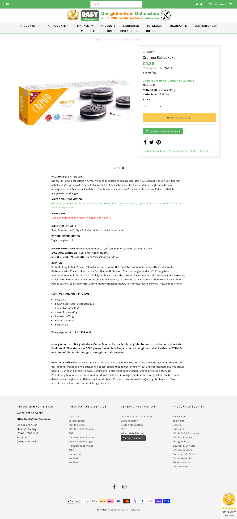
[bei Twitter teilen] (151, 143)
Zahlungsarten (129, 420)
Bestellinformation (154, 151)
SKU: (145, 85)
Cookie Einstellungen (81, 441)
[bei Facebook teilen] (145, 143)
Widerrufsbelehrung (132, 433)
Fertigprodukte (181, 441)
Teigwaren (179, 420)
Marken (83, 25)
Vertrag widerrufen (133, 437)
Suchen (73, 462)
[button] (163, 131)
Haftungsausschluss (81, 445)
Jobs (71, 449)
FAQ (193, 151)
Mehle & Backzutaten (186, 433)
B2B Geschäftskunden (82, 429)
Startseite (101, 40)
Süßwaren (113, 40)
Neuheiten (131, 25)
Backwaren (179, 416)
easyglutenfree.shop (128, 510)
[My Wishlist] (208, 4)
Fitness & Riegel (183, 449)
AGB (71, 433)
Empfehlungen (205, 25)
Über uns (74, 416)
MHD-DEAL (88, 31)
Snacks (177, 424)
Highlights (178, 25)
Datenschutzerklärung (82, 437)
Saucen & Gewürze (184, 445)
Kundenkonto (77, 424)
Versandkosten (178, 151)
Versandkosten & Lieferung (137, 416)
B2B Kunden (129, 31)
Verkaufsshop (77, 420)
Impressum (75, 454)
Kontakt (204, 151)
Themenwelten (182, 462)
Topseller (154, 25)
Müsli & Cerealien (183, 437)
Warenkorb (224, 4)
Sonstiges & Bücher (185, 454)
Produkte (27, 25)
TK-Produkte (56, 25)
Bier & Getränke (182, 458)
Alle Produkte (180, 466)
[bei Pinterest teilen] (158, 143)
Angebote (108, 25)
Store (108, 31)
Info (149, 31)
